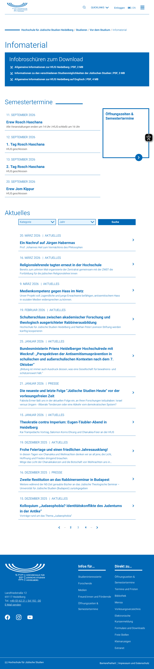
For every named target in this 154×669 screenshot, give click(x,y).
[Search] (84, 7)
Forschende (85, 583)
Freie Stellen (122, 635)
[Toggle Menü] (142, 7)
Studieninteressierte (89, 577)
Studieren (81, 30)
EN (134, 8)
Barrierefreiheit (108, 663)
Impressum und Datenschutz (133, 663)
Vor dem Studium (100, 30)
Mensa (119, 602)
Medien (82, 590)
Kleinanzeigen (123, 641)
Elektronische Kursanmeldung (124, 618)
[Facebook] (7, 617)
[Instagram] (18, 617)
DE (129, 8)
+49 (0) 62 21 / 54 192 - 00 (25, 601)
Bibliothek (120, 596)
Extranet (119, 648)
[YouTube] (30, 617)
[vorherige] (59, 527)
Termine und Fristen (126, 589)
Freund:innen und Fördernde (94, 597)
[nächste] (97, 527)
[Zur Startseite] (15, 7)
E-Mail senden (13, 605)
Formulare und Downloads (130, 628)
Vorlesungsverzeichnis (128, 609)
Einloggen (119, 8)
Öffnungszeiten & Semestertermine (88, 606)
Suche (115, 222)
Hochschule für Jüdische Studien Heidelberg (47, 30)
